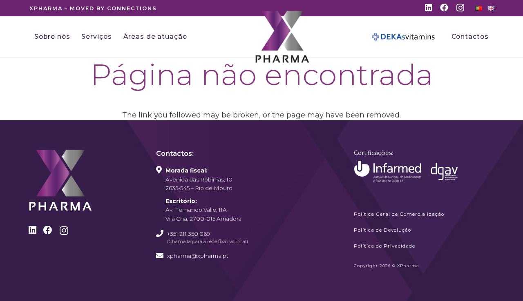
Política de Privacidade (384, 246)
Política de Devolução (382, 230)
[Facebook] (444, 8)
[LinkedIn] (428, 8)
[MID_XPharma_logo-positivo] (282, 36)
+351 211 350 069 (188, 233)
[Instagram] (460, 8)
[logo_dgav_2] (444, 171)
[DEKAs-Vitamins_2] (403, 36)
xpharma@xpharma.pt (197, 255)
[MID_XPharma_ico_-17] (388, 171)
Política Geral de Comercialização (399, 214)
